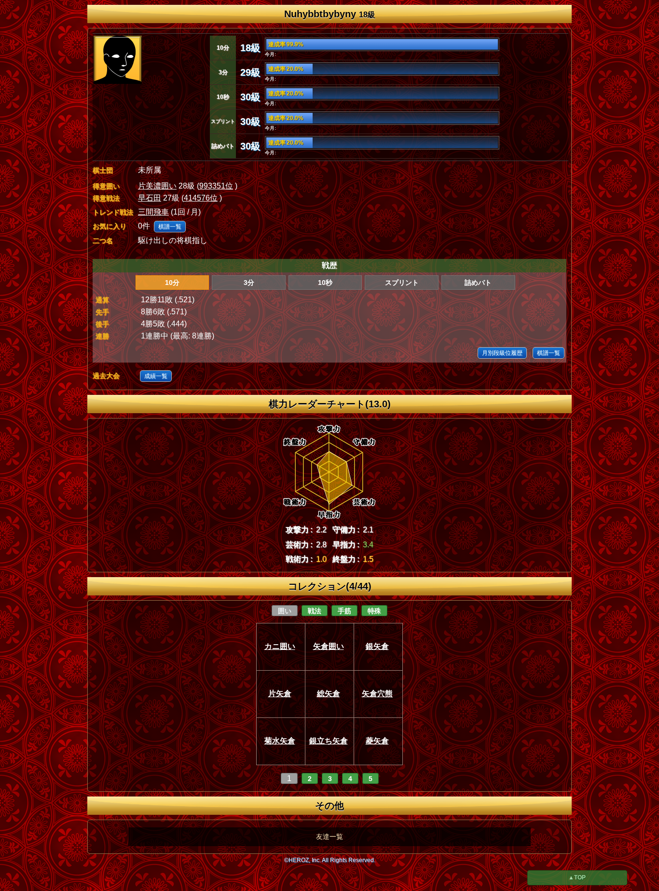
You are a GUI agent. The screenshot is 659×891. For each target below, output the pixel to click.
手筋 (344, 611)
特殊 (374, 611)
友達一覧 (329, 836)
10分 (172, 282)
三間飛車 (153, 212)
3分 (249, 282)
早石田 (149, 198)
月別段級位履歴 (502, 353)
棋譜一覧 (169, 226)
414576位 (201, 198)
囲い (284, 611)
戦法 (314, 611)
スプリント (402, 282)
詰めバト (478, 282)
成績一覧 (155, 376)
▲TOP (577, 877)
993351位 (216, 186)
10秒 (325, 282)
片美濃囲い (157, 186)
